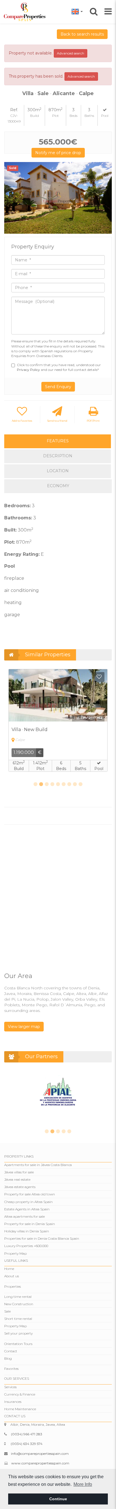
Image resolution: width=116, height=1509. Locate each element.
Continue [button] (58, 1499)
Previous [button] (10, 198)
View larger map (24, 1026)
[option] (58, 198)
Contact (10, 1351)
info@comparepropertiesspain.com (40, 1453)
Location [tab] (58, 470)
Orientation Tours (18, 1344)
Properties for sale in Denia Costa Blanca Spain (41, 1238)
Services (10, 1387)
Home (9, 1269)
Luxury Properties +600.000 (26, 1246)
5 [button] (58, 784)
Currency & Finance (19, 1394)
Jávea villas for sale (19, 1172)
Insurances (12, 1401)
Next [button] (105, 198)
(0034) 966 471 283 (26, 1434)
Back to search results (82, 34)
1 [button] (35, 784)
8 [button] (75, 784)
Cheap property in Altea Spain (28, 1202)
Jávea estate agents (19, 1187)
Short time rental (18, 1318)
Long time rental (18, 1296)
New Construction (18, 1304)
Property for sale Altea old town (29, 1194)
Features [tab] (58, 440)
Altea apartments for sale (24, 1216)
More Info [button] (82, 1484)
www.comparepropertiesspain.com (40, 1463)
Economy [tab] (58, 485)
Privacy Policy (29, 370)
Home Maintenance (20, 1409)
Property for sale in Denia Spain (29, 1224)
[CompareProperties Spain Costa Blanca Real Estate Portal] (25, 11)
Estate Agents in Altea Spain (27, 1209)
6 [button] (63, 784)
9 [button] (80, 784)
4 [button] (52, 784)
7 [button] (69, 784)
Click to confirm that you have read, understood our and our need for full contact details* (59, 367)
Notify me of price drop (58, 152)
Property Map (15, 1253)
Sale (7, 1311)
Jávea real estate (17, 1179)
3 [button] (47, 784)
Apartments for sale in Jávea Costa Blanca (38, 1165)
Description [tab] (57, 455)
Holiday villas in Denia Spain (26, 1231)
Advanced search (70, 53)
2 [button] (41, 784)
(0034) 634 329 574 (27, 1444)
